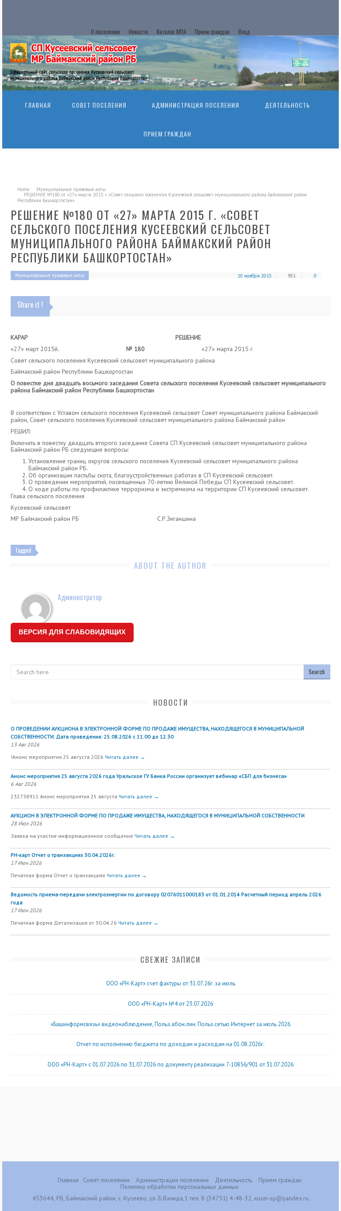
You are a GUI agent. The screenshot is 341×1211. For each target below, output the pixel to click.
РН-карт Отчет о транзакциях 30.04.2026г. (63, 855)
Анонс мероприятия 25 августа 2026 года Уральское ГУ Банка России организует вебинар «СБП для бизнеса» (149, 776)
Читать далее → (125, 757)
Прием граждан (212, 31)
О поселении (105, 31)
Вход (244, 31)
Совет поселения (99, 104)
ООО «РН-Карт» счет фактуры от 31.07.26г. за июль (170, 983)
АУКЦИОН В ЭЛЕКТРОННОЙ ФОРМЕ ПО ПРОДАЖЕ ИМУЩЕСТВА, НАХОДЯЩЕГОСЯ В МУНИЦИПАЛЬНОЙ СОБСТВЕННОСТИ (158, 815)
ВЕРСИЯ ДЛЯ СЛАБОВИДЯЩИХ (72, 632)
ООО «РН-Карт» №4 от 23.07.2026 (170, 1004)
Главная (38, 104)
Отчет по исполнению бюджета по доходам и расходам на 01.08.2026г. (170, 1044)
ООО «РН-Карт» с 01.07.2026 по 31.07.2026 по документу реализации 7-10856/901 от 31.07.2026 (170, 1064)
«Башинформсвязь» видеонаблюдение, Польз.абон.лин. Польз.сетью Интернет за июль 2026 (170, 1024)
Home (23, 189)
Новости (138, 31)
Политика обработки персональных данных (179, 1187)
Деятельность (287, 104)
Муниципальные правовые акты (71, 189)
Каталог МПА (171, 31)
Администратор (80, 597)
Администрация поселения (195, 104)
